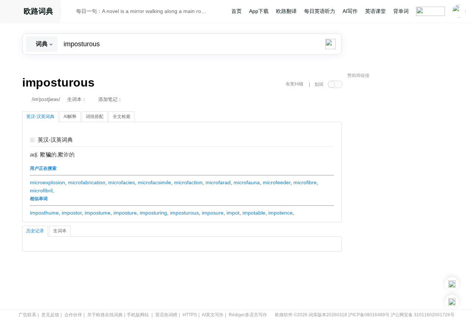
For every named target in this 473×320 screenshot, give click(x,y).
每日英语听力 (319, 11)
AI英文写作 (213, 314)
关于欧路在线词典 (105, 314)
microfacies (121, 182)
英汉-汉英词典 (55, 140)
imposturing (153, 213)
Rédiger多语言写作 (248, 314)
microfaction (188, 182)
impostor (72, 213)
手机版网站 (138, 314)
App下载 (259, 11)
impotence (280, 213)
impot (233, 213)
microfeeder (276, 182)
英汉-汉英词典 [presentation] (40, 116)
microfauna (247, 182)
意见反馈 (50, 314)
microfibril (41, 190)
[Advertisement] (402, 194)
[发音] (70, 12)
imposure (213, 213)
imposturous (184, 213)
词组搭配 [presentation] (94, 116)
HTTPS (190, 314)
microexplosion (47, 182)
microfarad (218, 182)
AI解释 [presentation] (70, 116)
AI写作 (350, 11)
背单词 (401, 11)
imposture (125, 213)
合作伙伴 (73, 314)
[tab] (40, 116)
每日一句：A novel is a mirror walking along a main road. (141, 11)
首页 (236, 11)
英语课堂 (375, 11)
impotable (253, 213)
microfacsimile (154, 182)
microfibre (305, 182)
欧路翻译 (286, 11)
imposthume (44, 213)
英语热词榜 (166, 314)
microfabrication (86, 182)
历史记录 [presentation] (35, 230)
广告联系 (27, 314)
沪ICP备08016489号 (368, 314)
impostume (97, 213)
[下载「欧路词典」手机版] (452, 284)
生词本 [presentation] (60, 230)
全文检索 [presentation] (121, 116)
